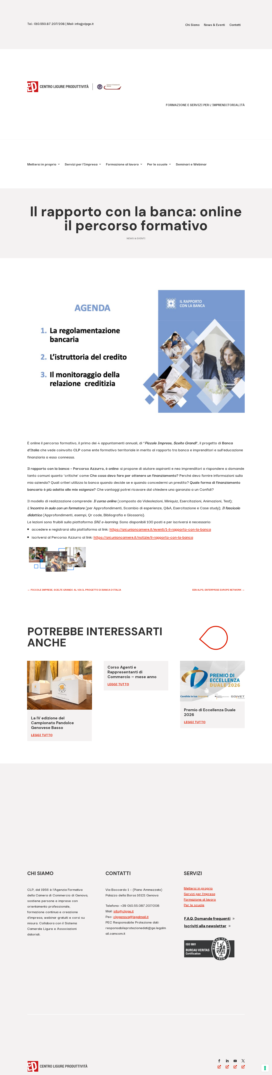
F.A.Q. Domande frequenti (207, 918)
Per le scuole (157, 165)
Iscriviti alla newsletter (205, 926)
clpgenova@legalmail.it (131, 916)
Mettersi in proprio (41, 165)
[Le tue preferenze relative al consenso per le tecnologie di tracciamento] (265, 1068)
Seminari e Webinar (191, 165)
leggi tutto (42, 734)
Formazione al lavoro (122, 165)
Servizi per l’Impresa (81, 165)
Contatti (235, 25)
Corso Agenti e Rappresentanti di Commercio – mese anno (133, 672)
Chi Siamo (192, 25)
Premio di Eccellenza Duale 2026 (210, 712)
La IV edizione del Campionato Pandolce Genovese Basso (52, 722)
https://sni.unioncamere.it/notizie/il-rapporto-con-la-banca (143, 537)
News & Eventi (214, 25)
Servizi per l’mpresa (199, 893)
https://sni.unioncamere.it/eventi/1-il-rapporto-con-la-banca (160, 529)
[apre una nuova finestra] (219, 1061)
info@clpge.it (123, 911)
